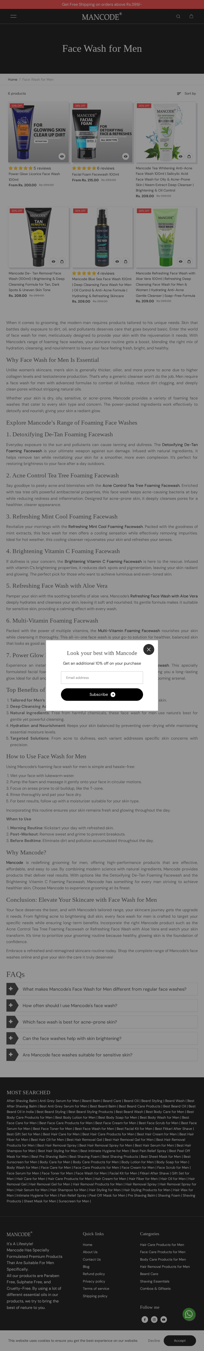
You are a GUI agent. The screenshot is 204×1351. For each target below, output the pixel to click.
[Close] (148, 649)
